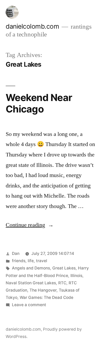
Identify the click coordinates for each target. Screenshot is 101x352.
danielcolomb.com (32, 26)
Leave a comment (29, 304)
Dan (15, 253)
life (31, 260)
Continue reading (30, 225)
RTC (62, 282)
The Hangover (43, 290)
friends (18, 260)
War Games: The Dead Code (46, 297)
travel (41, 260)
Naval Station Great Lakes (31, 282)
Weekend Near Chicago (39, 103)
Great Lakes (64, 268)
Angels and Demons (31, 268)
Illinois (76, 275)
